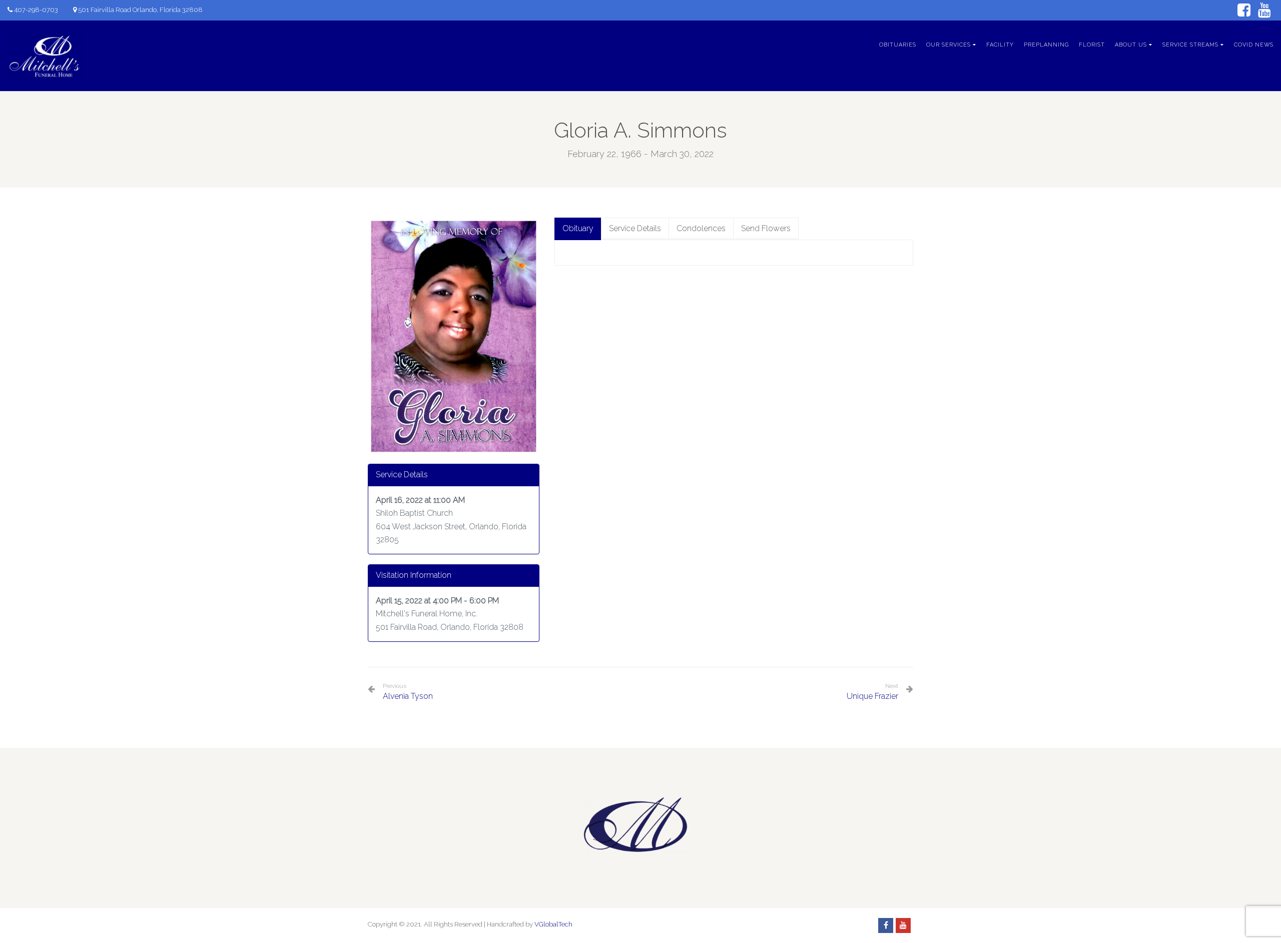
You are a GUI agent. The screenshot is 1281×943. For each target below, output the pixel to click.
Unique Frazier (872, 696)
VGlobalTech (553, 924)
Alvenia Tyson (408, 691)
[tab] (577, 229)
